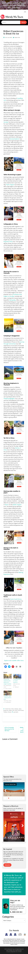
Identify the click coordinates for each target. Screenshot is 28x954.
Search (23, 22)
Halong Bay (12, 300)
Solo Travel (14, 710)
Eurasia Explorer (14, 139)
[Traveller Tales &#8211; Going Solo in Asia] (8, 693)
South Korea (21, 710)
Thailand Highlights (9, 398)
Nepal (10, 710)
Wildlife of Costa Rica (21, 730)
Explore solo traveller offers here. (14, 660)
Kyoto (6, 504)
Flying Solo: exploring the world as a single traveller (7, 681)
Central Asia (8, 709)
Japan (20, 709)
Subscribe (7, 865)
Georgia (6, 122)
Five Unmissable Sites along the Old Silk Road (9, 729)
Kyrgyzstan (5, 710)
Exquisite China (8, 241)
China (12, 709)
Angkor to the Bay (9, 296)
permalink (16, 712)
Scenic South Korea (16, 599)
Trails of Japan (10, 184)
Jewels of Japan (17, 504)
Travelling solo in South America (17, 680)
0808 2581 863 (17, 912)
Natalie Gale (17, 37)
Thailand (5, 712)
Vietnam (10, 712)
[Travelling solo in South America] (17, 676)
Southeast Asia (17, 294)
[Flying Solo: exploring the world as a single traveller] (8, 676)
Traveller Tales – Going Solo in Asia (7, 697)
